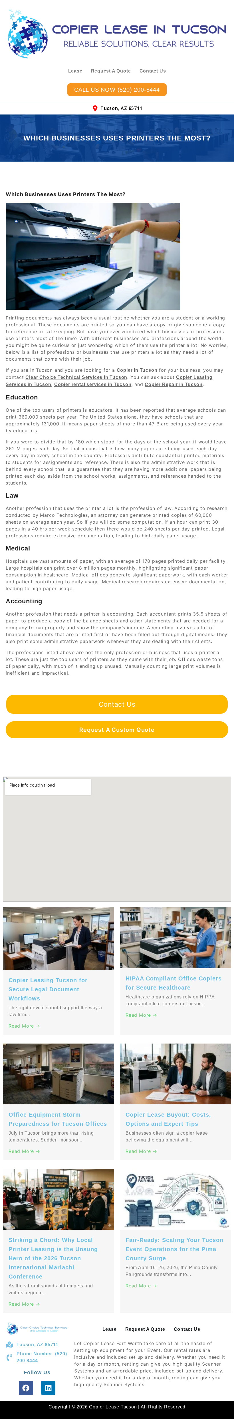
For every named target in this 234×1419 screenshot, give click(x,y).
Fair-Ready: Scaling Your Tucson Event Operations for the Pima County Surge (174, 1249)
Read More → (24, 1026)
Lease (75, 71)
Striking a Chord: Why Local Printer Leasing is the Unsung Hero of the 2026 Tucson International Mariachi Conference (53, 1258)
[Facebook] (26, 1388)
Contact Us (153, 71)
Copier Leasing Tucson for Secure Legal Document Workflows (48, 989)
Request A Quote (111, 71)
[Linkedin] (48, 1388)
